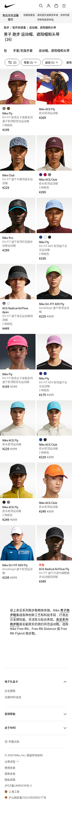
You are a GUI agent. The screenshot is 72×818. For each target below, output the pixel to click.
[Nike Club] (18, 153)
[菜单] (63, 5)
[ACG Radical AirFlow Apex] (18, 281)
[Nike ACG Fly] (18, 418)
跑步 (6, 27)
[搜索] (40, 5)
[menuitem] (12, 761)
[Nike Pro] (18, 215)
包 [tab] (5, 50)
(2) (15, 62)
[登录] (48, 5)
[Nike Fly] (18, 86)
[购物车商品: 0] (56, 5)
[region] (36, 51)
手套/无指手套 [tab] (23, 50)
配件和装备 (19, 27)
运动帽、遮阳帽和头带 (42, 27)
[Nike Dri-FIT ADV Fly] (18, 543)
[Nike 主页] (10, 6)
